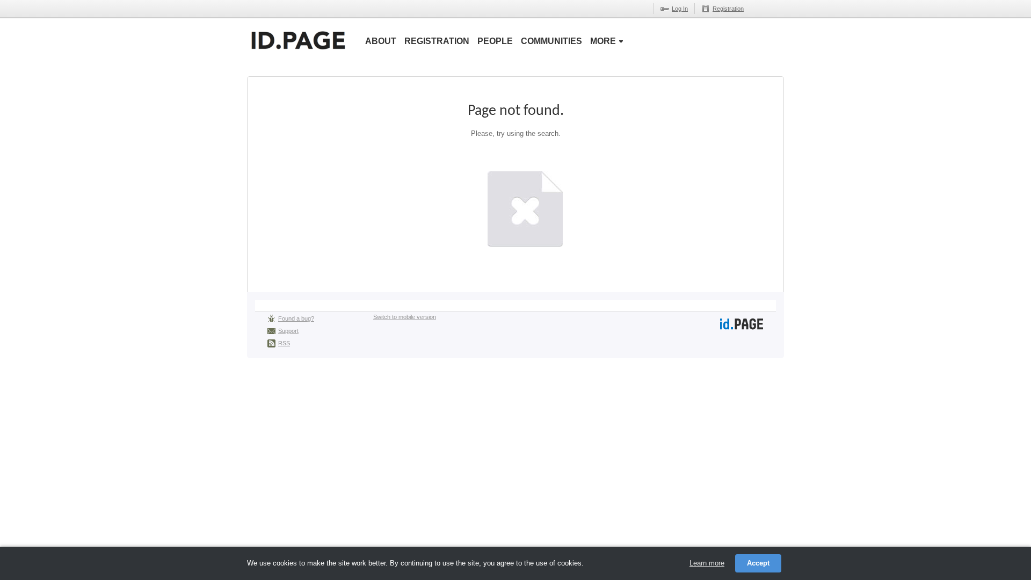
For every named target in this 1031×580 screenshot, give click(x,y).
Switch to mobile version (404, 317)
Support (288, 331)
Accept (758, 563)
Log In (680, 8)
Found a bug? (296, 318)
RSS (284, 343)
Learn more (706, 563)
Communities (551, 41)
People (495, 41)
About (380, 41)
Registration (728, 8)
